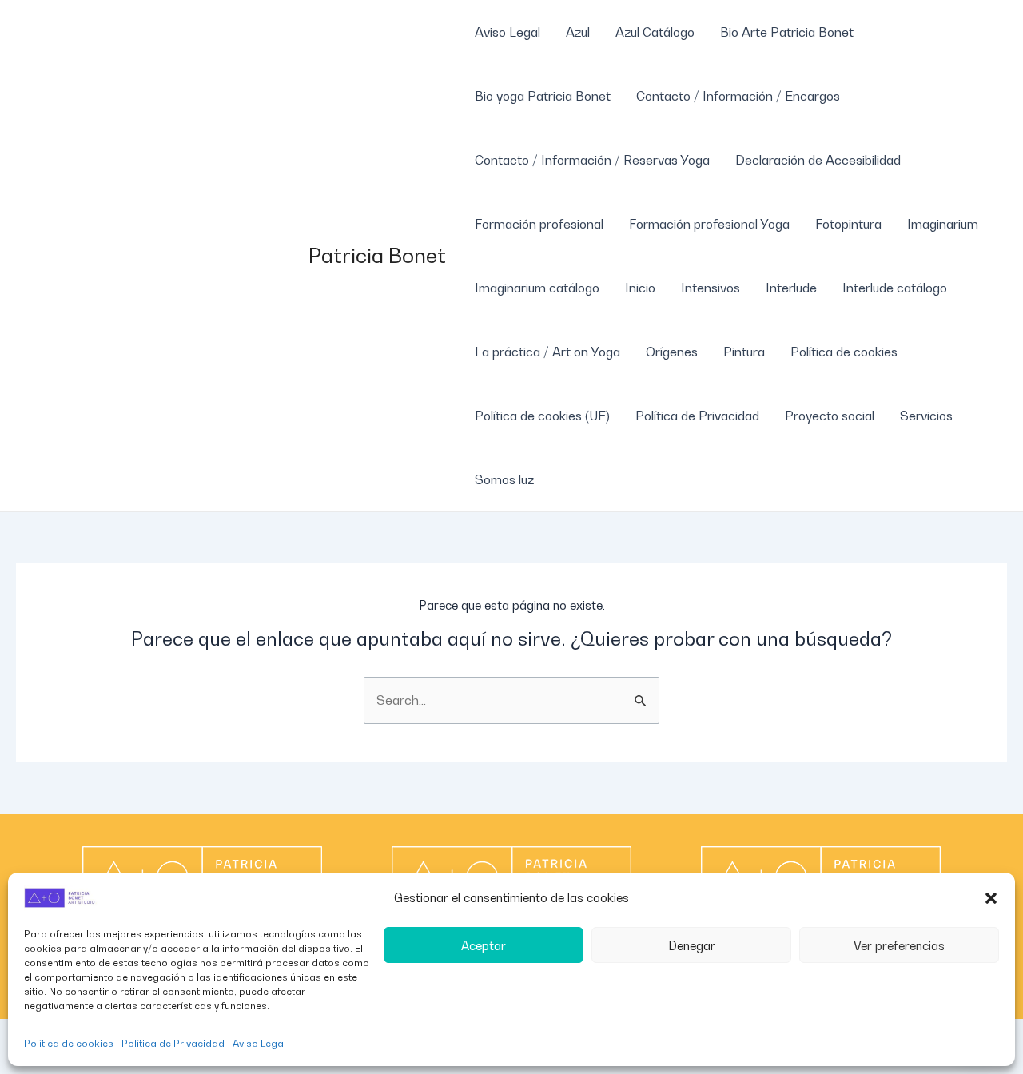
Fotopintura (848, 224)
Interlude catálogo (894, 288)
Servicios (926, 416)
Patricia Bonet (377, 255)
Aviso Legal (259, 1043)
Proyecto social (829, 416)
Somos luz (504, 479)
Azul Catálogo (655, 32)
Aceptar (483, 945)
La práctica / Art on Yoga (547, 352)
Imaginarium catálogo (537, 288)
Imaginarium (942, 224)
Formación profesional (539, 224)
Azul (578, 32)
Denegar (691, 945)
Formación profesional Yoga (709, 224)
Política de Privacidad (173, 1043)
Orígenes (672, 352)
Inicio (640, 288)
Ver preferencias (899, 945)
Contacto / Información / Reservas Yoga (592, 160)
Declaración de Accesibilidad (818, 160)
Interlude (791, 288)
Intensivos (710, 288)
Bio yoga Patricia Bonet (543, 96)
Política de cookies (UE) (542, 416)
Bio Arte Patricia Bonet (787, 32)
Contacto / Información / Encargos (738, 96)
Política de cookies (68, 1043)
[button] (991, 898)
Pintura (744, 352)
